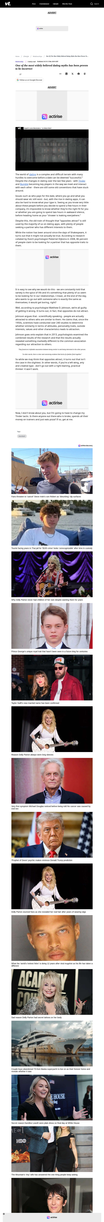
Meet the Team (67, 4)
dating (32, 174)
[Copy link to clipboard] (60, 74)
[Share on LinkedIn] (66, 74)
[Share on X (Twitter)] (72, 74)
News (34, 4)
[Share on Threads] (84, 74)
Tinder (82, 180)
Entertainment (44, 4)
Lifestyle (55, 4)
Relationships (37, 56)
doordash (22, 436)
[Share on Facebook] (78, 74)
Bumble (24, 184)
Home (17, 56)
